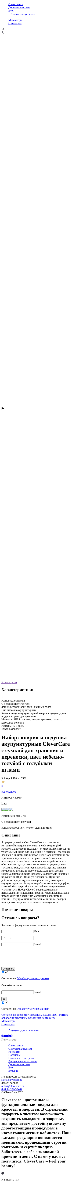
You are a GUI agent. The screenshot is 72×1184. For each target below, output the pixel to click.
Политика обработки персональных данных (34, 1016)
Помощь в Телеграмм (21, 1058)
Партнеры (14, 1054)
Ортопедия (14, 23)
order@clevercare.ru (12, 1086)
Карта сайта (48, 1017)
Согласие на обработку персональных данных (28, 1014)
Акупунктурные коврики (23, 1030)
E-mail (37, 944)
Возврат (13, 1070)
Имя (36, 931)
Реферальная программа (22, 1061)
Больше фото (9, 682)
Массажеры (15, 20)
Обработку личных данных (33, 978)
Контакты (14, 1051)
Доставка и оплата (19, 7)
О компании (15, 4)
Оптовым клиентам (20, 1048)
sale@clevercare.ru (11, 1079)
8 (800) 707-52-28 (11, 1089)
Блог (11, 10)
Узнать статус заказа (23, 14)
